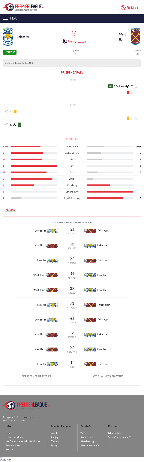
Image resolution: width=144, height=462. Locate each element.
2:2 (72, 258)
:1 (72, 229)
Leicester (23, 37)
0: (72, 244)
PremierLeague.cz (27, 417)
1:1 (72, 362)
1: (72, 332)
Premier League (77, 41)
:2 (72, 288)
